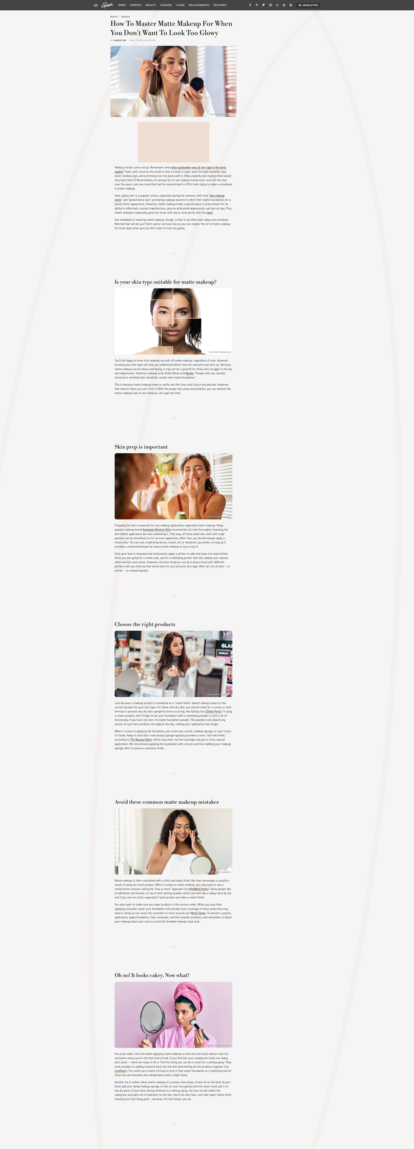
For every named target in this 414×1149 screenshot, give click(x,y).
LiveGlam (120, 1071)
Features (220, 5)
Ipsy (209, 213)
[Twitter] (277, 6)
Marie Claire (198, 913)
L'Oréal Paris (213, 711)
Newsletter (310, 5)
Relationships (199, 5)
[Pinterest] (257, 6)
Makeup (126, 17)
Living (180, 5)
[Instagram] (270, 6)
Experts (136, 5)
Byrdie (189, 373)
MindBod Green (198, 889)
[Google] (284, 6)
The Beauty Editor (141, 740)
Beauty (151, 5)
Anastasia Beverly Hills (157, 530)
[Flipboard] (264, 6)
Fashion (166, 5)
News (122, 5)
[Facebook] (250, 6)
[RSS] (291, 6)
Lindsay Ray (120, 40)
